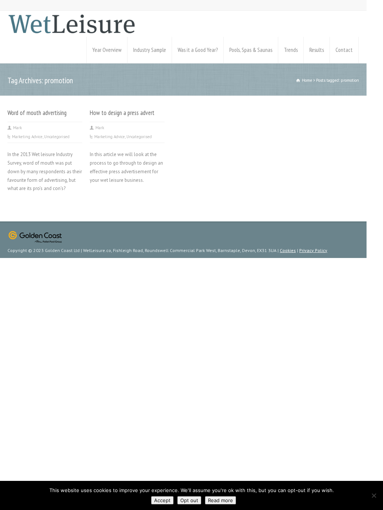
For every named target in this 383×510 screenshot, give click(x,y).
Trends (291, 49)
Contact (344, 49)
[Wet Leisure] (71, 24)
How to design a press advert (122, 113)
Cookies (288, 250)
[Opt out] (373, 495)
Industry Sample (149, 49)
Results (316, 49)
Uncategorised (57, 136)
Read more (220, 500)
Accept (162, 500)
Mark (17, 127)
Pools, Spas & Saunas (250, 49)
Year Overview (107, 49)
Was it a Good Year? (198, 49)
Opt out (189, 500)
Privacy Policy (313, 250)
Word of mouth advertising (37, 113)
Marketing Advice (27, 136)
